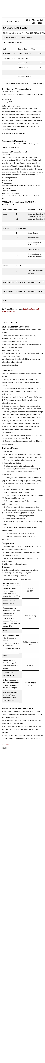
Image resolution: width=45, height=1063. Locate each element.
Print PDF (5, 744)
